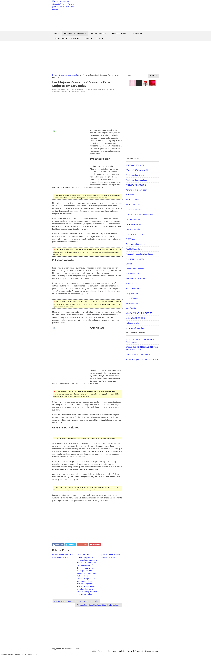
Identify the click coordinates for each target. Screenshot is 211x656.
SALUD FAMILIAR (132, 288)
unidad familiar (132, 298)
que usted (75, 91)
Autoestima (130, 195)
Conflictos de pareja (93, 38)
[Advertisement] (118, 15)
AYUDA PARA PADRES (135, 204)
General (129, 264)
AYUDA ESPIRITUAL (133, 200)
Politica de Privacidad (135, 651)
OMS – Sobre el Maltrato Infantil (139, 354)
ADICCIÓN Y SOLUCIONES (136, 165)
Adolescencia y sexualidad (67, 38)
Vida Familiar (136, 33)
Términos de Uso (151, 651)
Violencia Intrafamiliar (135, 328)
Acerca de (101, 651)
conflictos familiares (134, 219)
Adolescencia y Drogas (135, 175)
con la (103, 89)
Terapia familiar (118, 33)
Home (54, 75)
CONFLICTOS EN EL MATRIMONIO (139, 214)
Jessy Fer (57, 89)
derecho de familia (133, 224)
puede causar (67, 91)
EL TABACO (130, 239)
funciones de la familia (135, 259)
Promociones (131, 283)
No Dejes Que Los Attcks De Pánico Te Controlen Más (76, 601)
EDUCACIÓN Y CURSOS (135, 234)
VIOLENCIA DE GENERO (135, 318)
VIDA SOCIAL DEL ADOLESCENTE (139, 313)
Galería (122, 651)
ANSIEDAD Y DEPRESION (136, 185)
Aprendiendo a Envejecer (136, 190)
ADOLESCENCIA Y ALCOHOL (137, 170)
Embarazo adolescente (75, 33)
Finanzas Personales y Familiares (139, 254)
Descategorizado (133, 229)
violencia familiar (133, 323)
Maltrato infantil (98, 33)
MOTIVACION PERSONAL (136, 278)
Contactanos (112, 651)
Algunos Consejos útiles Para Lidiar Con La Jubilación (99, 605)
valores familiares (133, 303)
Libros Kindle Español (135, 269)
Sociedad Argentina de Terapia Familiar (142, 359)
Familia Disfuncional (134, 249)
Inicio (56, 33)
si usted (82, 91)
